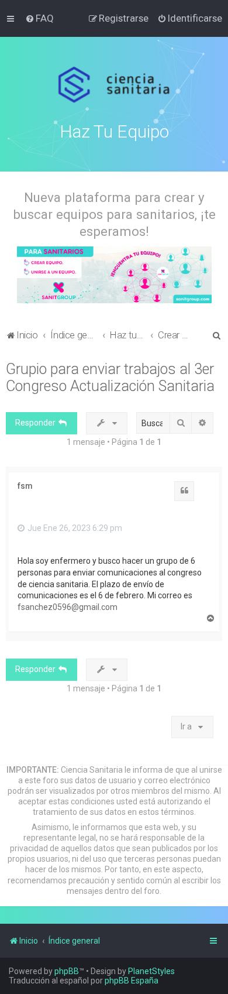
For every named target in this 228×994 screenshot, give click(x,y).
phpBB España (131, 980)
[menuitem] (39, 18)
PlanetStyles (151, 971)
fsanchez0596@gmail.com (68, 607)
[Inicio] (114, 85)
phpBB (66, 971)
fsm (25, 486)
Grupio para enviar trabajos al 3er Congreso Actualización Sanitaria (110, 378)
